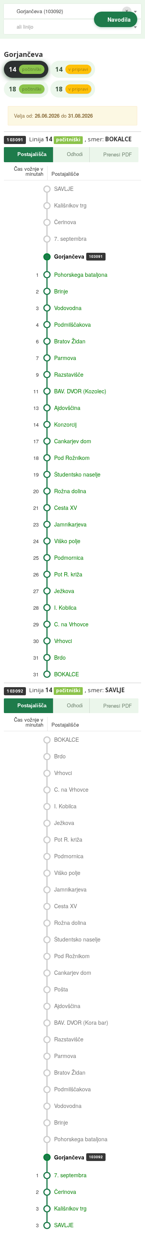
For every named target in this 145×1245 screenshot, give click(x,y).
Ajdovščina (67, 408)
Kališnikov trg (70, 205)
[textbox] (76, 26)
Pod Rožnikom (72, 457)
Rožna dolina (70, 491)
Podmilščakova (72, 324)
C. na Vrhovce (71, 624)
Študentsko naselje (77, 474)
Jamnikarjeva (70, 524)
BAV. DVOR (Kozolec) (80, 391)
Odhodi (75, 154)
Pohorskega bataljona (80, 274)
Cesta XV (65, 507)
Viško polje (67, 541)
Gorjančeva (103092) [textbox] (40, 11)
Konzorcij (65, 424)
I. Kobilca (65, 607)
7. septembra (70, 238)
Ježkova (64, 591)
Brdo (60, 657)
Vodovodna (68, 308)
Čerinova (65, 222)
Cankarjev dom (72, 441)
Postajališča (31, 154)
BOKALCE (66, 674)
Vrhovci (63, 641)
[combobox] (72, 11)
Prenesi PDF (117, 154)
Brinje (61, 291)
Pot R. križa (68, 574)
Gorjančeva (78, 256)
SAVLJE (63, 188)
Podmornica (69, 557)
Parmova (65, 358)
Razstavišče (69, 374)
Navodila (119, 19)
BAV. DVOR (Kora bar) (81, 1022)
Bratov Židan (69, 341)
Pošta (61, 989)
